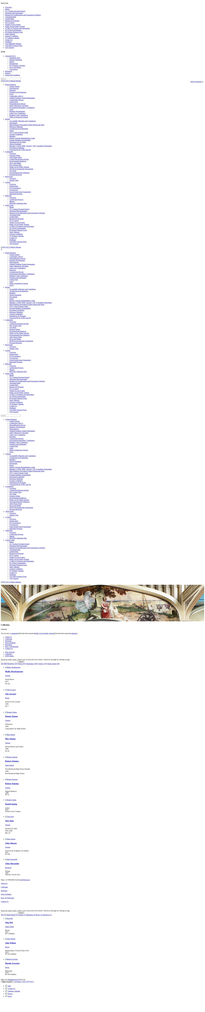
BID (9, 986)
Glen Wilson (10, 943)
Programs (8, 641)
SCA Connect (10, 23)
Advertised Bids (10, 17)
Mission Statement (15, 60)
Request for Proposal (12, 21)
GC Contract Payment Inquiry (15, 11)
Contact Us (9, 40)
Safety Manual (10, 34)
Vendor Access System (12, 24)
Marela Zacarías (12, 963)
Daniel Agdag (11, 804)
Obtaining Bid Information (14, 13)
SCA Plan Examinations (13, 30)
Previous (14, 979)
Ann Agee (9, 821)
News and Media (15, 67)
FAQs (10, 996)
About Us (8, 637)
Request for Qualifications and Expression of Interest (23, 15)
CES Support (9, 47)
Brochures (8, 645)
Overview (8, 7)
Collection (8, 639)
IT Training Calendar (12, 38)
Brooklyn (8, 868)
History (11, 62)
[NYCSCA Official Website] (11, 81)
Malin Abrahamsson (14, 671)
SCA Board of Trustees (17, 65)
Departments (13, 64)
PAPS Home (9, 656)
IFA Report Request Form (14, 32)
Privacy (10, 994)
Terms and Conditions (12, 75)
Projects (7, 73)
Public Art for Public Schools (15, 26)
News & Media (10, 643)
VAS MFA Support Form (13, 46)
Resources (8, 71)
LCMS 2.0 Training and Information (17, 28)
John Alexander (12, 863)
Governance (13, 69)
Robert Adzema (12, 761)
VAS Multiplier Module (13, 44)
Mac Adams (10, 739)
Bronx (7, 698)
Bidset (7, 9)
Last (28, 880)
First (10, 979)
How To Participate (11, 646)
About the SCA (10, 56)
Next (25, 880)
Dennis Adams (11, 716)
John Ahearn (11, 843)
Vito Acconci (10, 694)
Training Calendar (14, 991)
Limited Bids (9, 19)
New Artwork (10, 652)
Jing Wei (9, 922)
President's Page (14, 58)
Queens (7, 676)
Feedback (8, 42)
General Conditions (11, 36)
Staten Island (9, 765)
